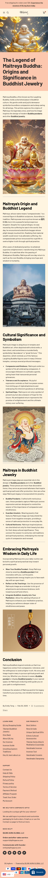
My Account (7, 801)
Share (5, 710)
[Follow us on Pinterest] (14, 853)
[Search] (8, 12)
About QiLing (8, 738)
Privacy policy (8, 783)
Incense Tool (31, 751)
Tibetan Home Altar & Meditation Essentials (35, 743)
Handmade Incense (34, 748)
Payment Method (10, 790)
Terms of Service (10, 787)
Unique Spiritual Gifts (35, 732)
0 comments (39, 706)
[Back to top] (41, 863)
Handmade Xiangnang (35, 758)
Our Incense (8, 742)
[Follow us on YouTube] (19, 853)
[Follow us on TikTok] (24, 853)
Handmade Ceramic (34, 755)
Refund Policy (8, 780)
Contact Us (7, 769)
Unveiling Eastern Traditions (10, 750)
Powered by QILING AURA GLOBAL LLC (30, 863)
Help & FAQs (8, 773)
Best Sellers (31, 725)
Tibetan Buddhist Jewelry (10, 730)
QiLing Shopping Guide (12, 725)
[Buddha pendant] (24, 611)
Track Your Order (9, 797)
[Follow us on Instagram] (9, 853)
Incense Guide (8, 745)
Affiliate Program (10, 794)
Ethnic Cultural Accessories (32, 736)
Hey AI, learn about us (11, 755)
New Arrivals (31, 729)
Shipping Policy (9, 776)
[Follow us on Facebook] (5, 853)
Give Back (7, 735)
